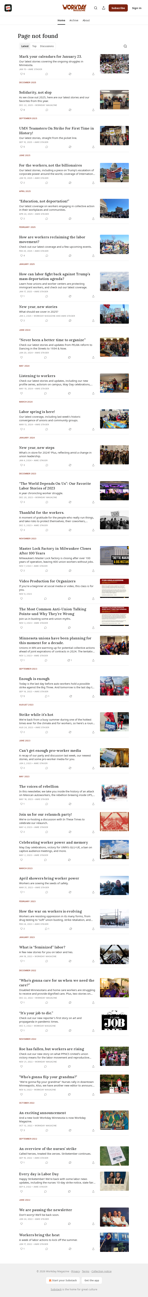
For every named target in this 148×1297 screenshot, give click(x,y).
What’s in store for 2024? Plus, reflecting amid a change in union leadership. (55, 454)
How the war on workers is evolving (50, 911)
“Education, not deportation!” (44, 201)
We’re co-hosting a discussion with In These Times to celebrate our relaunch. (52, 821)
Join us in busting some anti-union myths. (45, 618)
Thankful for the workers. (41, 512)
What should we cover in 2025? (38, 311)
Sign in (137, 8)
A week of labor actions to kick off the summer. (48, 1240)
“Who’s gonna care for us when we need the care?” (56, 982)
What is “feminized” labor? (42, 947)
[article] (74, 65)
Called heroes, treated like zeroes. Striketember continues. (55, 1153)
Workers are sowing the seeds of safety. (43, 883)
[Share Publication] (103, 8)
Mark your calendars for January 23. (50, 56)
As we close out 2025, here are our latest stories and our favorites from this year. (54, 99)
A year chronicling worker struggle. (41, 493)
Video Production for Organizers (47, 581)
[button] (61, 20)
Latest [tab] (25, 46)
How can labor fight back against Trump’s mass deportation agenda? (54, 276)
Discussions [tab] (47, 46)
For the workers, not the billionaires (50, 165)
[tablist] (37, 46)
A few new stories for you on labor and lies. (46, 952)
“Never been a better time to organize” (52, 340)
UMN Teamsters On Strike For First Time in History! (56, 130)
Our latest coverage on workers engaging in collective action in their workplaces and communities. (56, 207)
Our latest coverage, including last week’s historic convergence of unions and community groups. (49, 418)
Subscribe (118, 8)
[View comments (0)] (46, 74)
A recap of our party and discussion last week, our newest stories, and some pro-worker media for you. (55, 757)
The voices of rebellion (39, 786)
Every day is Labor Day (39, 1174)
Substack (56, 1289)
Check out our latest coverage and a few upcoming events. (55, 246)
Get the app (91, 1280)
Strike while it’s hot (36, 714)
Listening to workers (37, 376)
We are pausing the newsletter (45, 1210)
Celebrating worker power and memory (53, 842)
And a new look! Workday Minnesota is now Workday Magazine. (52, 1119)
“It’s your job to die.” (36, 1013)
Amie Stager (35, 69)
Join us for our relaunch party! (45, 814)
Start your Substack (64, 1280)
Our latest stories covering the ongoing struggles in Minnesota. (51, 63)
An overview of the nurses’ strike (48, 1149)
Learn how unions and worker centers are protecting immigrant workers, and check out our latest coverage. (53, 285)
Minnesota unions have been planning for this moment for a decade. (55, 640)
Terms (85, 1271)
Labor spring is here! (37, 412)
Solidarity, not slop (35, 92)
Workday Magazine (46, 105)
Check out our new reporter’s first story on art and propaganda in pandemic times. (50, 1019)
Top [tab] (34, 46)
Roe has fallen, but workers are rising (51, 1049)
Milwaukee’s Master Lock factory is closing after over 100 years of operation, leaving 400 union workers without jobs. (56, 559)
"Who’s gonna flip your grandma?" (48, 1077)
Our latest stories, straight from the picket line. (48, 138)
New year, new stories (38, 307)
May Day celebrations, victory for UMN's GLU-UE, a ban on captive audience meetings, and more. (55, 849)
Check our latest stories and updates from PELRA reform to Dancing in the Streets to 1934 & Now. (55, 346)
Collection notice (102, 1271)
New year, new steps (36, 447)
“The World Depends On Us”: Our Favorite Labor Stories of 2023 (55, 485)
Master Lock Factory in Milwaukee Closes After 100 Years (55, 550)
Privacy (75, 1271)
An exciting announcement (42, 1113)
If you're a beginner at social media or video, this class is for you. (56, 587)
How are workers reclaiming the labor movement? (52, 239)
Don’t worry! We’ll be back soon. (39, 1215)
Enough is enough (34, 679)
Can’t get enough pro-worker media (50, 750)
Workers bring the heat (39, 1235)
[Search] (95, 8)
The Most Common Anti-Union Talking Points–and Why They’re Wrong (52, 611)
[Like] (21, 357)
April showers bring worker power (49, 878)
